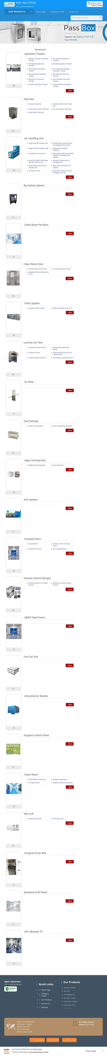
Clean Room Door (33, 264)
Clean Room (31, 774)
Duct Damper (31, 421)
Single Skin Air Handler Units (38, 148)
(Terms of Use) (37, 1049)
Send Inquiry (39, 1040)
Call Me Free (71, 1040)
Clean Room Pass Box (36, 112)
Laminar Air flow (34, 353)
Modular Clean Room (60, 779)
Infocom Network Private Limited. (38, 1052)
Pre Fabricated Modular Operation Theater (61, 70)
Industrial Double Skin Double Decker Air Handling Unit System (63, 155)
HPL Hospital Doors (60, 549)
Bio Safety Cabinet (34, 185)
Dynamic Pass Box (35, 104)
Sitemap (44, 1007)
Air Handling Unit (34, 138)
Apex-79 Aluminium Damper (62, 426)
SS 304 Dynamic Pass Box (62, 109)
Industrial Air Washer (36, 696)
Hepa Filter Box (58, 465)
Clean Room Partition (36, 224)
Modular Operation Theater (62, 64)
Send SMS (54, 1040)
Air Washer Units (34, 171)
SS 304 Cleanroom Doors (62, 269)
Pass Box (29, 99)
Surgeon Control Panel (36, 735)
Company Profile (57, 12)
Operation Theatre (34, 53)
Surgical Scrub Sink (35, 853)
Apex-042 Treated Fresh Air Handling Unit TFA (62, 172)
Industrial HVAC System (37, 308)
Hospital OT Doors (35, 549)
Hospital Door (33, 544)
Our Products (16, 11)
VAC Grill (29, 813)
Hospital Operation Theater (38, 84)
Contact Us (73, 12)
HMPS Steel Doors (34, 617)
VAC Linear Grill (58, 819)
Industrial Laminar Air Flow (38, 347)
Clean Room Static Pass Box (39, 109)
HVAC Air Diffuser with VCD (62, 308)
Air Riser (29, 381)
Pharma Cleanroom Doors (38, 269)
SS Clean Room (34, 783)
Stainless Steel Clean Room (63, 783)
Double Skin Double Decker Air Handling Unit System (62, 144)
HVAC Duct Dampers (36, 426)
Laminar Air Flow (33, 342)
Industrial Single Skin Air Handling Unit (61, 161)
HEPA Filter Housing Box (37, 465)
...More (69, 91)
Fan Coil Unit (31, 656)
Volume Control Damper (37, 578)
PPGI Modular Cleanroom (37, 779)
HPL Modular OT (33, 931)
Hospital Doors (32, 538)
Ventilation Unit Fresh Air (37, 153)
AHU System (31, 499)
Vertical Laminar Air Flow (37, 358)
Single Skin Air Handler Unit (38, 143)
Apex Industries (26, 4)
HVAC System (32, 303)
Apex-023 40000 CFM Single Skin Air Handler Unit (38, 161)
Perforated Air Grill (35, 819)
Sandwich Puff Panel (35, 892)
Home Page (41, 12)
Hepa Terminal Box (35, 460)
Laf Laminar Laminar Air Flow (63, 358)
